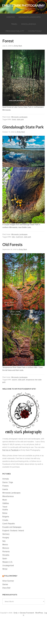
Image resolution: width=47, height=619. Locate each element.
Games (5, 584)
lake (13, 237)
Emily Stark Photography (23, 5)
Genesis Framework (27, 613)
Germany (6, 534)
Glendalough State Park (23, 127)
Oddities (5, 503)
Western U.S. (7, 562)
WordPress (39, 613)
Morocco (5, 548)
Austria (5, 509)
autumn (14, 379)
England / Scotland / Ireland (13, 530)
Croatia (5, 520)
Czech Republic (8, 523)
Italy (4, 541)
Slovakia (5, 555)
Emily (15, 613)
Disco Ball (6, 587)
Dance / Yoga (7, 482)
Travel (4, 506)
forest (14, 119)
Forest (8, 40)
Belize (4, 513)
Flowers (5, 485)
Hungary (5, 537)
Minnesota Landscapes (19, 117)
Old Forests (12, 244)
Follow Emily (10, 576)
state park (20, 119)
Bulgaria (5, 516)
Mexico (5, 544)
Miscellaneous (8, 496)
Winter (4, 569)
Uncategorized (8, 565)
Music (4, 499)
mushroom (19, 237)
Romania (6, 551)
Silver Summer (8, 580)
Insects (5, 489)
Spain (4, 558)
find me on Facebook (10, 450)
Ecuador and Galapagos (11, 527)
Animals (5, 478)
